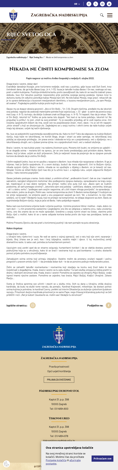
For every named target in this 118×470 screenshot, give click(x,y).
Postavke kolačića (56, 460)
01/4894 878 (61, 435)
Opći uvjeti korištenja (59, 371)
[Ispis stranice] (33, 305)
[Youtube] (109, 4)
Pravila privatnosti (59, 366)
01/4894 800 (61, 408)
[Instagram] (102, 4)
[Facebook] (89, 4)
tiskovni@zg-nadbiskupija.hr (59, 440)
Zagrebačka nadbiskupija (59, 15)
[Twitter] (95, 4)
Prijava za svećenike (59, 379)
